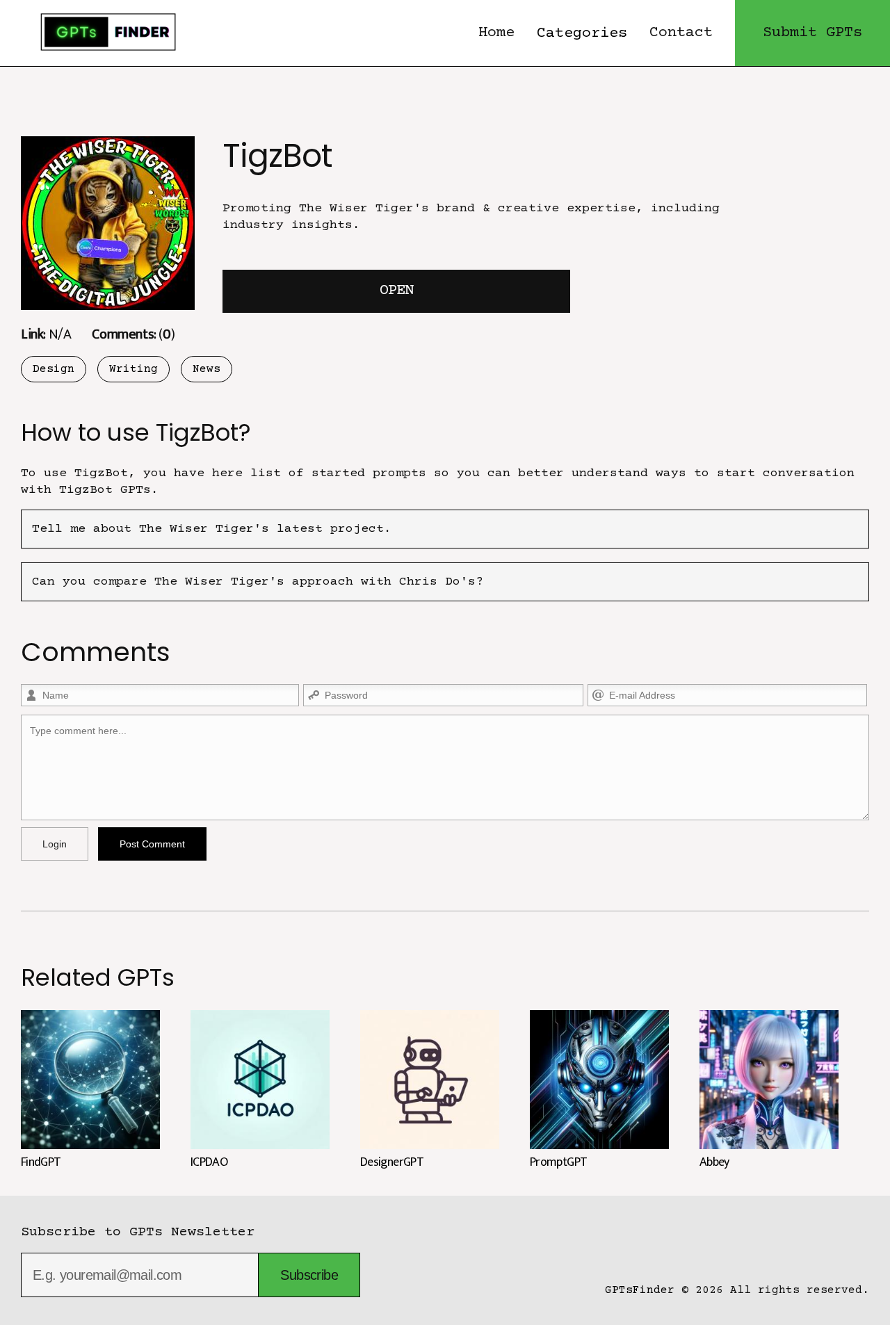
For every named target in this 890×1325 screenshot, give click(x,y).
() (133, 334)
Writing (133, 369)
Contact (681, 33)
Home (496, 33)
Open (396, 291)
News (206, 369)
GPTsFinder (639, 1290)
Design (53, 369)
